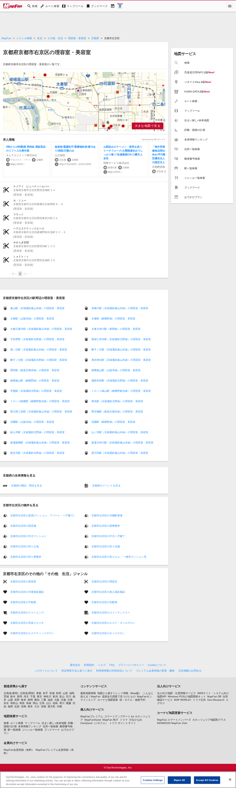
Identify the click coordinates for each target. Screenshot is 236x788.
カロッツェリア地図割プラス (209, 719)
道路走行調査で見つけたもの (119, 696)
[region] (84, 101)
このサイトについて (46, 670)
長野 (17, 699)
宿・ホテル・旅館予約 (132, 699)
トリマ (124, 719)
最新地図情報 (88, 693)
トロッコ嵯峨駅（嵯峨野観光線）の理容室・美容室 (40, 401)
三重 (43, 699)
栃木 (12, 696)
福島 (71, 693)
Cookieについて (157, 664)
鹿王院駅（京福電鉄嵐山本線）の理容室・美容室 (119, 452)
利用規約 (89, 664)
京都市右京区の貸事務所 (105, 525)
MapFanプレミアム (91, 716)
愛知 (36, 699)
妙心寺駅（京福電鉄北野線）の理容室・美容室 (37, 432)
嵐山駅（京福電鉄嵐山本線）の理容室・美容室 (37, 308)
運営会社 (75, 664)
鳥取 (22, 703)
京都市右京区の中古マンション (28, 535)
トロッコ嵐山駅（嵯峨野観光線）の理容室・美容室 (121, 390)
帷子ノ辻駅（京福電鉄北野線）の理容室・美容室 (38, 359)
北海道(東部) (11, 693)
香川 (62, 703)
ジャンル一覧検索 (32, 729)
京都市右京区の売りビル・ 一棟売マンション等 (118, 556)
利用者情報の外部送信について (114, 670)
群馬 (19, 696)
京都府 (95, 38)
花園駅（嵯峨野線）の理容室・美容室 (113, 421)
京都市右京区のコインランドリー (110, 612)
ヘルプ (102, 664)
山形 (65, 693)
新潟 (55, 696)
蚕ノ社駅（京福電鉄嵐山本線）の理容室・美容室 (38, 349)
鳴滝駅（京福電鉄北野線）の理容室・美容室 (117, 401)
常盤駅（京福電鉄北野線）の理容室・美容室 (36, 390)
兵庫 (70, 699)
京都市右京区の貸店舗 (23, 525)
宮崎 (43, 706)
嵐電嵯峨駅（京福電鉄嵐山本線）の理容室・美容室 (40, 442)
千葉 (32, 696)
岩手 (45, 693)
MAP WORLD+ (182, 699)
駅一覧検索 (14, 729)
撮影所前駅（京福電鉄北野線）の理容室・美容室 (119, 380)
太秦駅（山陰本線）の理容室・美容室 (32, 318)
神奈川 (47, 696)
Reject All (179, 780)
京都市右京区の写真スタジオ (27, 622)
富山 (62, 696)
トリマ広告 (199, 699)
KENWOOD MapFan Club (172, 723)
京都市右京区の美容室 (23, 581)
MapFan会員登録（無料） (19, 749)
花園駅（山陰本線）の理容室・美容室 (32, 421)
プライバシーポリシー (131, 664)
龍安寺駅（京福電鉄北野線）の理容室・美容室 (37, 452)
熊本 (30, 706)
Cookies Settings (153, 780)
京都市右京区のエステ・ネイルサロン (113, 622)
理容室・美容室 (77, 38)
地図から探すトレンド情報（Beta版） (119, 693)
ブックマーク (52, 729)
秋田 (58, 693)
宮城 (52, 693)
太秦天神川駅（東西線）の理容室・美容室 (115, 328)
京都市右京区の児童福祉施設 (27, 591)
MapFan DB (214, 696)
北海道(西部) (27, 693)
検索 (6, 723)
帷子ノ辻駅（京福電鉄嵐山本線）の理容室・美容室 (121, 349)
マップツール (32, 723)
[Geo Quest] (120, 6)
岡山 (35, 703)
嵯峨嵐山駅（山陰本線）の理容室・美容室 (115, 370)
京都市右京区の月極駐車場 (106, 515)
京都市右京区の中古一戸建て (108, 535)
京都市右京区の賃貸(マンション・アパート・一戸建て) (42, 515)
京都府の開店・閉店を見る (26, 485)
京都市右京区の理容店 (104, 581)
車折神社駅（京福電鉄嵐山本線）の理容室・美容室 (121, 359)
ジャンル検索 (24, 38)
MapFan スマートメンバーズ (174, 719)
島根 (28, 703)
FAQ (111, 664)
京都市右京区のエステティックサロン (32, 633)
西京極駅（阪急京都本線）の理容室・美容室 (117, 411)
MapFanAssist (92, 719)
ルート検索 (16, 723)
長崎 (23, 706)
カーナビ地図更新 (107, 699)
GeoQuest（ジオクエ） (94, 723)
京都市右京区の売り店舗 (105, 546)
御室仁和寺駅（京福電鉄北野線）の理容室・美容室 (121, 339)
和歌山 (14, 703)
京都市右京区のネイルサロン (108, 633)
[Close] (230, 779)
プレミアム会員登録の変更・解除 (155, 670)
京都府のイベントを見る (106, 485)
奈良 (6, 703)
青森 (38, 693)
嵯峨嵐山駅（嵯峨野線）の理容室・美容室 (34, 380)
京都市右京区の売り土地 (24, 546)
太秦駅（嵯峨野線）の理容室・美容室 (113, 318)
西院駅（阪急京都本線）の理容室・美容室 (34, 370)
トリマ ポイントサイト (122, 723)
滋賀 (50, 699)
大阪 (56, 699)
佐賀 (17, 706)
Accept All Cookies (207, 780)
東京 (39, 696)
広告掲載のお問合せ (190, 670)
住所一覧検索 (50, 726)
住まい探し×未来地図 (54, 723)
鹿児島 (51, 706)
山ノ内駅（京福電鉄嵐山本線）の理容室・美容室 (119, 432)
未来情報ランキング (29, 726)
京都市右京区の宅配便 (104, 602)
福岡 (10, 706)
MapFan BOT (110, 719)
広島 (42, 703)
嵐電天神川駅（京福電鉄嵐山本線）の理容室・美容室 (122, 442)
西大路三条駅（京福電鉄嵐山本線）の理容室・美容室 (41, 411)
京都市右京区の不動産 (23, 602)
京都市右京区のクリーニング (27, 612)
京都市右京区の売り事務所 (25, 556)
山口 (48, 703)
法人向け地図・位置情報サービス (176, 693)
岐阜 (23, 699)
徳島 (55, 703)
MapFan (6, 38)
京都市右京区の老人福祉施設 (108, 591)
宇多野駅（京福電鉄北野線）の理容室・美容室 (37, 339)
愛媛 (68, 703)
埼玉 (26, 696)
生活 (39, 38)
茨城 (6, 696)
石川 (68, 696)
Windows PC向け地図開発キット (187, 696)
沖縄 (59, 706)
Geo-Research (215, 699)
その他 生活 (55, 38)
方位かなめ (135, 719)
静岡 (30, 699)
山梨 (10, 699)
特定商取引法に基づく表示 (76, 670)
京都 (63, 699)
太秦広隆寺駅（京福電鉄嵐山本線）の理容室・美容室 (41, 328)
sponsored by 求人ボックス (153, 139)
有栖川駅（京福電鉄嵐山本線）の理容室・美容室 (119, 308)
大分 (36, 706)
